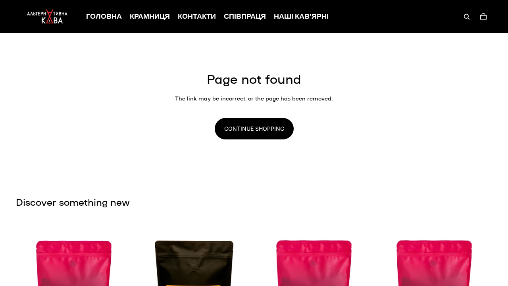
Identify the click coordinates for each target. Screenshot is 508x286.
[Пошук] (466, 16)
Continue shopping (254, 128)
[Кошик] (483, 16)
